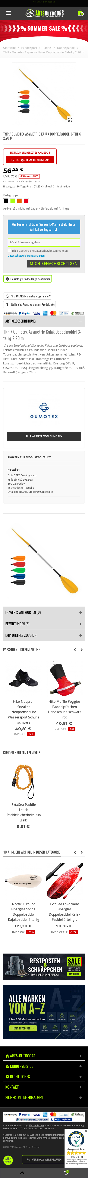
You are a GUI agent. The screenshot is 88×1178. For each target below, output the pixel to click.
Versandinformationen (56, 1135)
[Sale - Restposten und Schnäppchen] (44, 967)
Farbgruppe (11, 195)
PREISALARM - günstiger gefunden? (30, 296)
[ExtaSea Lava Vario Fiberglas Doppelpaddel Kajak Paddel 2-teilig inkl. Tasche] (23, 881)
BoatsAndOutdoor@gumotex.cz (34, 491)
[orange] (19, 201)
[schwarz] (6, 201)
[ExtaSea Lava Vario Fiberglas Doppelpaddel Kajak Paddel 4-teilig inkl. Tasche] (64, 881)
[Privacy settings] (8, 1160)
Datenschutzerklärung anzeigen (26, 255)
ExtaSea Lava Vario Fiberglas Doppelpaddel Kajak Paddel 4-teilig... (64, 912)
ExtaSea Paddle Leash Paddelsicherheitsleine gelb (24, 812)
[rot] (26, 201)
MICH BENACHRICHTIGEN (54, 263)
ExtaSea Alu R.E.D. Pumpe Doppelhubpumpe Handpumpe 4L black (23, 709)
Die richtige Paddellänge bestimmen (30, 279)
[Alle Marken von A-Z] (44, 1012)
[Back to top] (22, 1173)
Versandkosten (36, 1125)
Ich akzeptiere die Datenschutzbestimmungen (40, 250)
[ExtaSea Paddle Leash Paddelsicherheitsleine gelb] (23, 782)
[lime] (12, 201)
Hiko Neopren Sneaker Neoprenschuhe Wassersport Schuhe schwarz (64, 712)
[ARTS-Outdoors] (44, 13)
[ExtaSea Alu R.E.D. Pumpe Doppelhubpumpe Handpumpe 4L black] (23, 679)
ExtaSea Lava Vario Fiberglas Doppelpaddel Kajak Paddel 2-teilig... (24, 912)
